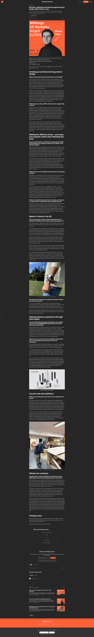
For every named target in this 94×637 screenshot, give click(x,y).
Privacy (47, 630)
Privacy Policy (54, 561)
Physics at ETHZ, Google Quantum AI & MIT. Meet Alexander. (40, 591)
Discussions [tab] (37, 587)
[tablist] (33, 575)
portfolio (49, 66)
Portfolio (38, 64)
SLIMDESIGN (49, 61)
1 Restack (36, 564)
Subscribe (86, 1)
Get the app (52, 632)
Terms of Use (52, 560)
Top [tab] (30, 587)
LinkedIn (34, 64)
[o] (61, 609)
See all (31, 615)
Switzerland (31, 5)
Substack (42, 634)
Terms (50, 630)
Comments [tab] (31, 575)
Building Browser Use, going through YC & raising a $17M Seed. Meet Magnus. (42, 607)
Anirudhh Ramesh (34, 15)
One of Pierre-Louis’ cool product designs (47, 390)
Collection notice (54, 630)
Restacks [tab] (35, 575)
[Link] (28, 73)
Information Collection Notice (46, 561)
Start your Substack (44, 632)
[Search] (80, 2)
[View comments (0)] (34, 19)
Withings (44, 61)
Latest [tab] (33, 587)
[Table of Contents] (1, 318)
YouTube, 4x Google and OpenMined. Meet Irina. (40, 599)
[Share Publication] (82, 2)
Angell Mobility (38, 61)
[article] (47, 593)
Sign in (91, 1)
